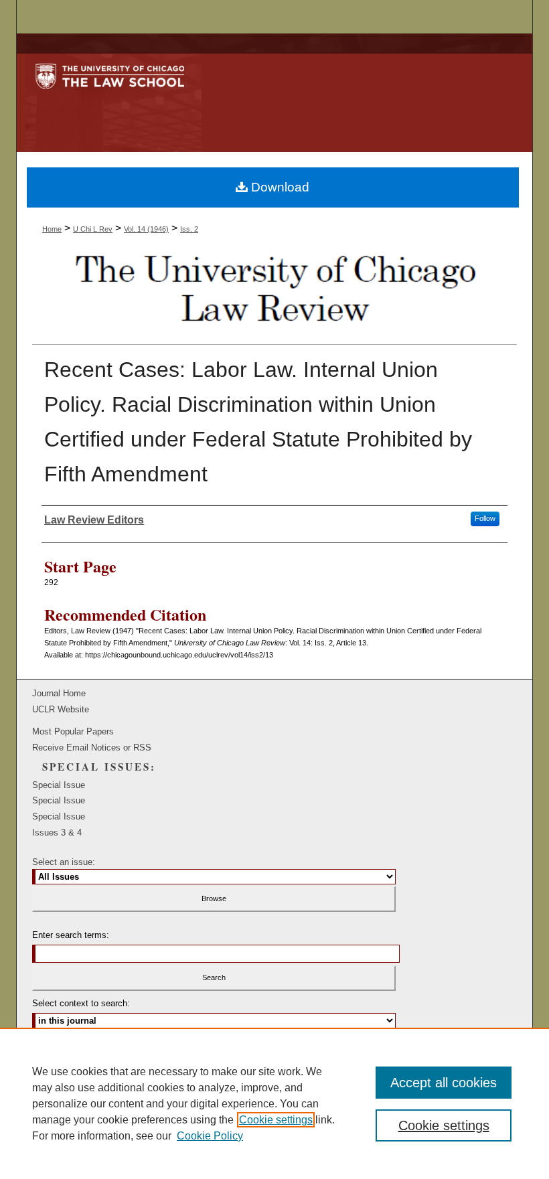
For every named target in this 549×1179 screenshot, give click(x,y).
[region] (274, 1103)
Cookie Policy (210, 1136)
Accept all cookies (443, 1082)
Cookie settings (276, 1119)
